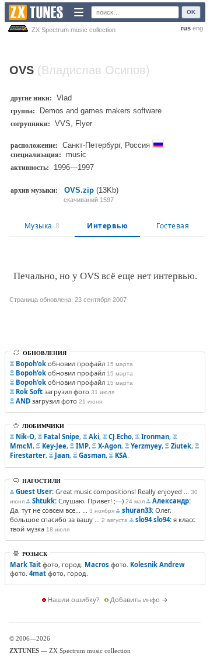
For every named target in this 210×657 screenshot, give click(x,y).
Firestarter (28, 455)
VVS (63, 123)
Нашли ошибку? (73, 599)
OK (191, 12)
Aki (94, 436)
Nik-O (25, 436)
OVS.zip (79, 190)
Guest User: (35, 491)
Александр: (171, 500)
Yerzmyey (146, 446)
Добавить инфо (135, 599)
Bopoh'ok (31, 363)
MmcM (21, 446)
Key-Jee (54, 446)
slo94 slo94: (153, 519)
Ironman (155, 436)
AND (23, 401)
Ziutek (181, 446)
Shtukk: (44, 500)
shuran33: (137, 510)
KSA (121, 455)
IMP (82, 446)
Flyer (83, 123)
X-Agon (109, 446)
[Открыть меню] (79, 12)
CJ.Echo (120, 436)
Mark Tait (25, 564)
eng (197, 28)
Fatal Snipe (61, 436)
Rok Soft (29, 391)
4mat (37, 573)
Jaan (62, 455)
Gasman (92, 455)
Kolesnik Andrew (157, 564)
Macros (97, 564)
